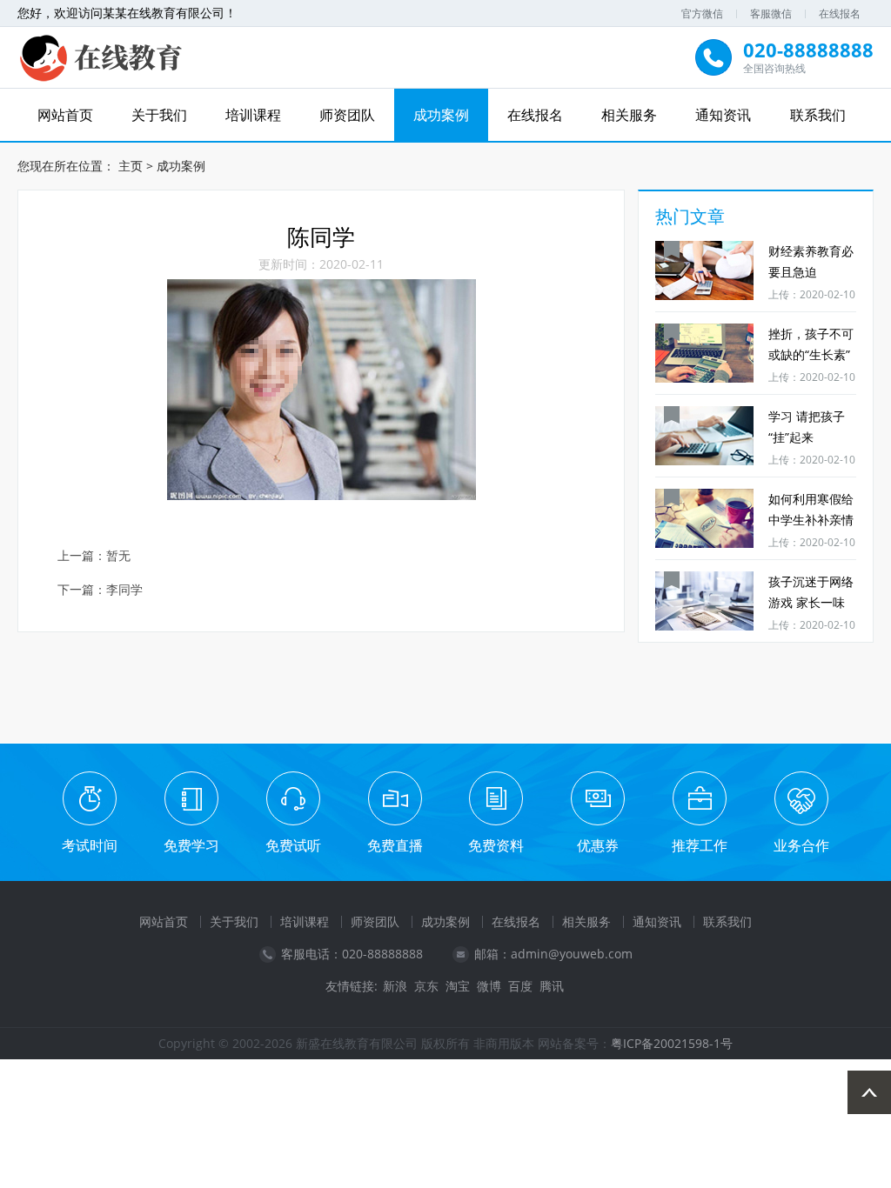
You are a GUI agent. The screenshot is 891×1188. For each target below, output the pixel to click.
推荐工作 (699, 845)
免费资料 (496, 845)
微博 (489, 986)
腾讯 (551, 986)
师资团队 (347, 114)
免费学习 (191, 845)
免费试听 (293, 845)
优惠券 (598, 845)
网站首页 (65, 114)
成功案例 (441, 114)
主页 (130, 165)
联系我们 (818, 114)
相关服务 (629, 114)
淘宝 (458, 986)
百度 (520, 986)
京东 (426, 986)
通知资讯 (723, 114)
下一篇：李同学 (100, 590)
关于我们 (159, 114)
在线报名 (840, 13)
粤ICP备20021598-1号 (672, 1043)
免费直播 (395, 845)
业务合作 (801, 845)
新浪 (395, 986)
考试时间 (89, 845)
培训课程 (253, 114)
